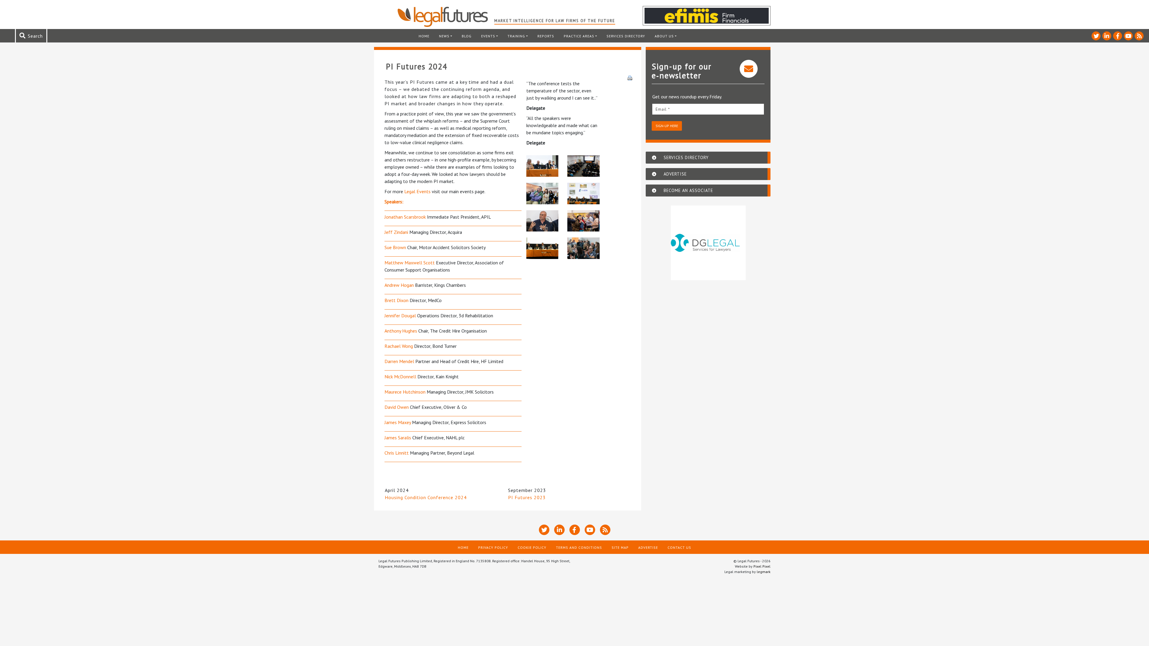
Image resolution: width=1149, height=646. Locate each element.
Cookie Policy (532, 547)
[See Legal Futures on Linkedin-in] (1106, 35)
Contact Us (679, 547)
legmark (763, 571)
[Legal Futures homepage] (445, 17)
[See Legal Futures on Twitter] (1096, 35)
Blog (467, 36)
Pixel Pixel (761, 566)
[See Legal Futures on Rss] (1139, 35)
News (444, 36)
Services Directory (626, 36)
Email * (663, 109)
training (516, 36)
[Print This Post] (629, 77)
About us (664, 36)
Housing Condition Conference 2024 (426, 497)
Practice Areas (579, 36)
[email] (708, 109)
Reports (545, 36)
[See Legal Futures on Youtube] (1128, 35)
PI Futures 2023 (527, 497)
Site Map (620, 547)
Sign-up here (667, 126)
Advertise (648, 547)
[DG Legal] (708, 242)
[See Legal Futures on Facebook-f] (1117, 35)
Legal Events (417, 191)
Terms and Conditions (579, 547)
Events (488, 36)
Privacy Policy (493, 547)
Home (424, 36)
